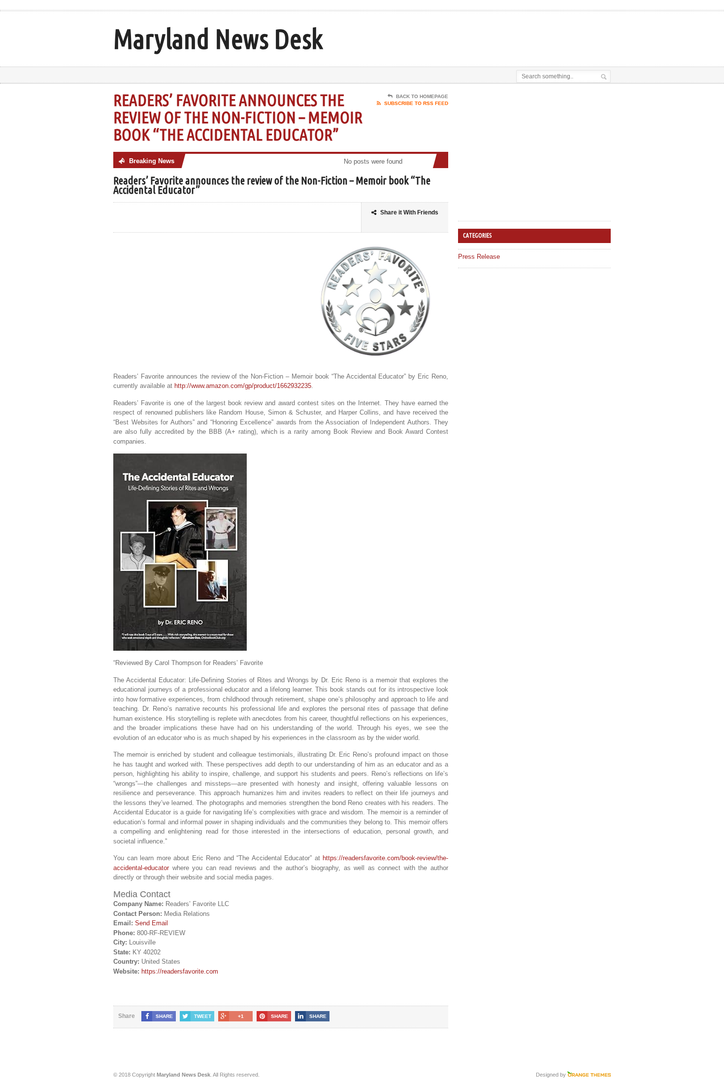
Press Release (479, 256)
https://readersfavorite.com (179, 971)
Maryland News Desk (218, 39)
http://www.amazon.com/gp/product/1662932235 (242, 385)
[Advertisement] (495, 36)
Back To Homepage (422, 96)
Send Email (151, 923)
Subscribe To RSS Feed (416, 103)
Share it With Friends (409, 212)
